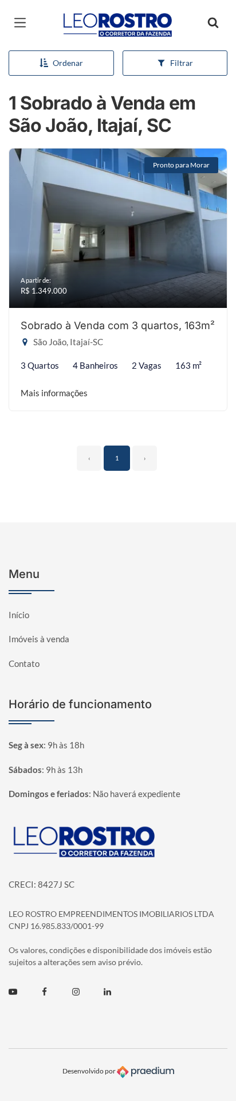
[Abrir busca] (213, 22)
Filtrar (181, 63)
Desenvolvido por (89, 1071)
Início (19, 615)
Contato (24, 663)
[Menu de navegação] (23, 23)
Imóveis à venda (39, 639)
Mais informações (54, 393)
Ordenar (68, 63)
